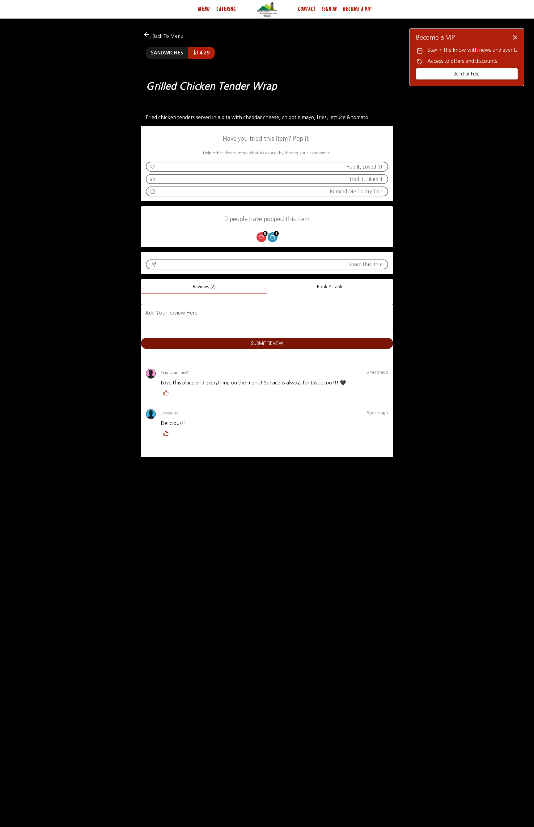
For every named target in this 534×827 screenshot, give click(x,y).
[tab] (204, 286)
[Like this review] (167, 393)
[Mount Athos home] (267, 9)
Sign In (329, 9)
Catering (226, 9)
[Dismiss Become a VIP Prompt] (515, 37)
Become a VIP (357, 9)
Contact (307, 9)
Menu (204, 9)
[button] (164, 35)
